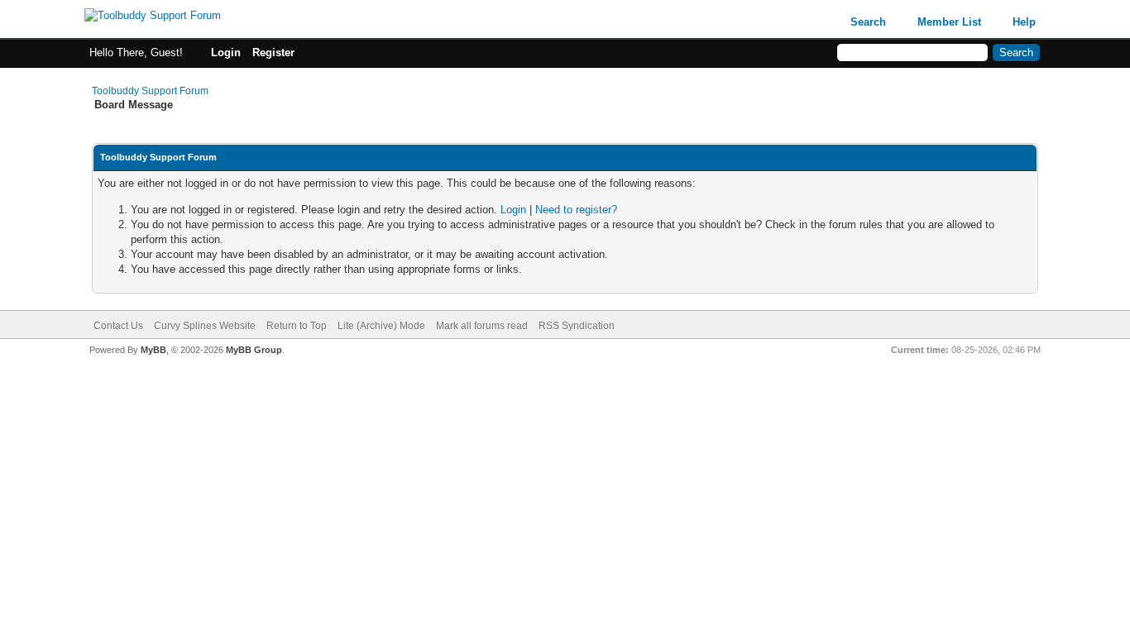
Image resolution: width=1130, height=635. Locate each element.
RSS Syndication (577, 326)
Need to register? (576, 209)
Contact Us (118, 326)
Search (868, 22)
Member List (949, 22)
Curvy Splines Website (205, 326)
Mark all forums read (482, 326)
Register (273, 52)
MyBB (153, 350)
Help (1024, 22)
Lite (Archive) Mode (381, 326)
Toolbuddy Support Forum (150, 91)
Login (226, 52)
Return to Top (296, 326)
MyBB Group (254, 350)
